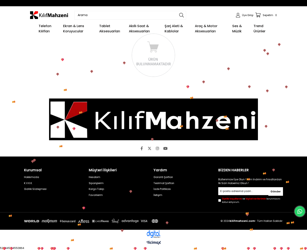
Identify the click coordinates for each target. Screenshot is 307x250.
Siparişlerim (96, 183)
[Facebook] (142, 148)
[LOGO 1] (153, 119)
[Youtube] (165, 148)
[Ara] (181, 15)
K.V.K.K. (28, 183)
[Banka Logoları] (92, 221)
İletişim (158, 195)
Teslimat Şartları (164, 183)
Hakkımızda (31, 177)
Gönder (275, 191)
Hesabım (94, 177)
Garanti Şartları (163, 177)
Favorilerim (96, 195)
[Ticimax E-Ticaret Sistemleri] (153, 243)
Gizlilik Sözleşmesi (35, 189)
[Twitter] (150, 148)
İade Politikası (162, 189)
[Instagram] (157, 148)
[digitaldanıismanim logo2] (153, 234)
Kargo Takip (96, 189)
